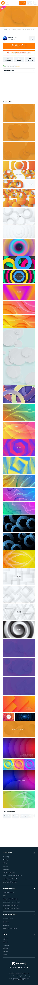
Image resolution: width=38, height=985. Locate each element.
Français (5, 959)
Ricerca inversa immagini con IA (12, 884)
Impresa (5, 874)
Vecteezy (5, 868)
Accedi (29, 3)
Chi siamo (6, 933)
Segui (31, 39)
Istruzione (6, 877)
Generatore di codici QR (10, 890)
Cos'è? (17, 66)
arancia (15, 824)
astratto (6, 824)
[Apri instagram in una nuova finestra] (12, 975)
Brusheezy (6, 865)
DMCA (4, 903)
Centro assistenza (8, 927)
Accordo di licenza (8, 900)
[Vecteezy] (3, 3)
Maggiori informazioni (10, 69)
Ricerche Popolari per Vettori (11, 910)
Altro (4, 962)
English (5, 946)
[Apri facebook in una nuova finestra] (10, 975)
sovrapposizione (27, 824)
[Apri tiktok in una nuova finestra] (21, 975)
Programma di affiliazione (10, 907)
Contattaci (6, 930)
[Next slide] (31, 824)
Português (6, 953)
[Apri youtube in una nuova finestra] (27, 975)
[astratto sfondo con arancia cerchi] (19, 737)
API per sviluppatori (9, 880)
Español (5, 950)
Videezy (5, 871)
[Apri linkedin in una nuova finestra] (15, 975)
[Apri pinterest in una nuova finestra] (18, 975)
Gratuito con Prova (19, 46)
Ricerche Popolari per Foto (10, 913)
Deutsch (5, 956)
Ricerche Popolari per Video (11, 916)
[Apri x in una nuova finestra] (24, 975)
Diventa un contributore (10, 936)
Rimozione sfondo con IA (10, 887)
